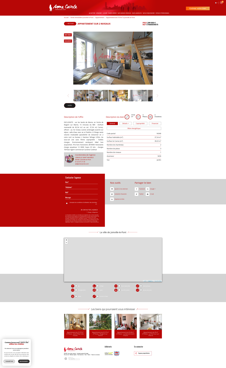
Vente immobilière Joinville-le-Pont (81, 17)
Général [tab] (112, 123)
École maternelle (125, 286)
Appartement (99, 17)
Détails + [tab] (125, 123)
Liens (86, 354)
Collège (101, 286)
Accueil (66, 17)
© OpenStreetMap (158, 281)
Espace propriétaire (144, 353)
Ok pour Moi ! (24, 361)
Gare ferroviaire (125, 290)
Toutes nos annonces (95, 354)
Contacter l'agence (90, 210)
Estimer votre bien (197, 8)
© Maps (150, 281)
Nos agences (137, 13)
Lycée (100, 290)
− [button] (66, 243)
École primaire (146, 286)
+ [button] (66, 240)
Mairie (79, 296)
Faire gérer (112, 13)
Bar (79, 286)
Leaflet (144, 281)
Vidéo (70, 105)
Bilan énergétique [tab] (134, 128)
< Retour (70, 24)
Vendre (99, 13)
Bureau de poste (147, 290)
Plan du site (66, 354)
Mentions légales (73, 354)
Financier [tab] (155, 123)
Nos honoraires (81, 354)
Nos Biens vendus (124, 13)
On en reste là (23, 341)
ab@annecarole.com (82, 164)
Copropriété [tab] (140, 123)
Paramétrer (9, 361)
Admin (89, 354)
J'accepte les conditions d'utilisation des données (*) (83, 203)
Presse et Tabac (103, 296)
